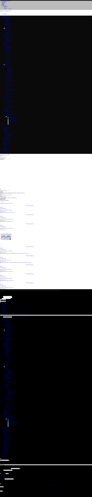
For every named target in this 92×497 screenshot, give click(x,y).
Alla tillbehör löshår (9, 96)
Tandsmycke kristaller (12, 420)
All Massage (7, 134)
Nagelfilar (5, 411)
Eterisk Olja (7, 137)
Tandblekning (4, 113)
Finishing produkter (11, 72)
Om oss (3, 150)
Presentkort (4, 153)
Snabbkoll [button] (1, 207)
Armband (7, 126)
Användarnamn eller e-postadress (5, 468)
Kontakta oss (4, 5)
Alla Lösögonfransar (7, 348)
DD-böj (9, 62)
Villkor (3, 4)
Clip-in (7, 398)
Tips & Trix (5, 7)
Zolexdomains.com (16, 314)
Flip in (7, 95)
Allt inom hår (6, 368)
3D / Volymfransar (8, 48)
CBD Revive (9, 382)
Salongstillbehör (4, 441)
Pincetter (7, 63)
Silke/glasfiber (8, 107)
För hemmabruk (6, 41)
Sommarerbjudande (5, 148)
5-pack (7, 51)
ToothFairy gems (11, 123)
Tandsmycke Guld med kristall (13, 422)
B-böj (6, 53)
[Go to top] (0, 315)
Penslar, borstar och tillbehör (8, 23)
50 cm (9, 93)
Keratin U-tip (8, 395)
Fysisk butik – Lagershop (7, 8)
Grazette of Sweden (9, 85)
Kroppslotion (6, 131)
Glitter (7, 25)
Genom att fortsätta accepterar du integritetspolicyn (9, 197)
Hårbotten (7, 375)
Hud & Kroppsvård (5, 128)
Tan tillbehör (6, 43)
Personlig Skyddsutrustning (8, 139)
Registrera (1, 486)
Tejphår (7, 86)
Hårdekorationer (8, 76)
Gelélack (7, 103)
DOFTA (5, 142)
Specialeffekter (7, 28)
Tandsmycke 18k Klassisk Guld (13, 423)
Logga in (7, 473)
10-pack (7, 52)
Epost (1, 195)
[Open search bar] (0, 189)
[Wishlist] (0, 222)
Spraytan (3, 35)
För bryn (7, 321)
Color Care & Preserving (11, 80)
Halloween (5, 450)
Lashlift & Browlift (6, 46)
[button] (1, 155)
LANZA (7, 78)
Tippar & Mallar (6, 110)
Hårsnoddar (7, 378)
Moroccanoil (7, 385)
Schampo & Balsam (9, 66)
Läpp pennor (8, 22)
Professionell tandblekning (10, 115)
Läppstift (7, 323)
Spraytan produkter (7, 36)
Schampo (9, 67)
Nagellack (7, 100)
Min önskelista (4, 1)
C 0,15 (9, 57)
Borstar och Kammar (9, 74)
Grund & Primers (10, 71)
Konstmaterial (6, 102)
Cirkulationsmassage (9, 135)
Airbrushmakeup (8, 30)
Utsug (5, 140)
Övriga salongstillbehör (7, 143)
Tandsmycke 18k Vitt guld (12, 122)
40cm (8, 87)
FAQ (4, 151)
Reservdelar (7, 34)
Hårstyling (3, 65)
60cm (8, 88)
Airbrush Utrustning (9, 31)
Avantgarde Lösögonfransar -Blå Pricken (6, 278)
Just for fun (4, 144)
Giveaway (3, 3)
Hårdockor (7, 97)
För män (5, 130)
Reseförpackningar (7, 149)
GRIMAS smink (8, 29)
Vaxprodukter (6, 434)
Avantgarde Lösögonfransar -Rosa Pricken (6, 287)
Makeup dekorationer (7, 24)
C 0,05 (9, 56)
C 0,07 (9, 358)
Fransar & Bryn (4, 305)
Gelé (6, 408)
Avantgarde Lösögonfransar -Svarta (5, 260)
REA (2, 201)
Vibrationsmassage (9, 437)
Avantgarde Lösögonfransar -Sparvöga (6, 269)
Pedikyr (5, 108)
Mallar (7, 32)
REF (6, 81)
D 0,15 (9, 60)
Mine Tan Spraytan (8, 40)
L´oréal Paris (8, 83)
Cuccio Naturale (8, 105)
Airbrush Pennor (8, 335)
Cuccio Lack (9, 404)
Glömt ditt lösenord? (3, 475)
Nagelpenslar (6, 109)
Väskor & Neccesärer (7, 447)
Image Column (7, 366)
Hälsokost (7, 138)
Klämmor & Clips (8, 75)
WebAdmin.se (26, 314)
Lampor (5, 141)
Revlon (7, 82)
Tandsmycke (8, 419)
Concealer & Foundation (7, 16)
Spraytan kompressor (9, 37)
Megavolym (7, 61)
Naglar (3, 98)
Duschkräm (5, 129)
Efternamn (1, 194)
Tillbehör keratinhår (9, 94)
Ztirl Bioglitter (10, 27)
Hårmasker (9, 69)
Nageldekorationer (6, 111)
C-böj (6, 55)
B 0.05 (9, 54)
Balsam (9, 68)
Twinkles (10, 124)
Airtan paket (7, 38)
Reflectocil (7, 45)
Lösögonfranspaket (7, 50)
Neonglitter (9, 26)
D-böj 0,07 (9, 361)
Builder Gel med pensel (11, 106)
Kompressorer (8, 33)
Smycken (3, 125)
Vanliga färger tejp (10, 90)
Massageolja (8, 136)
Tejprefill (9, 92)
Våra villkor (5, 454)
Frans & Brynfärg (6, 44)
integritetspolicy (51, 485)
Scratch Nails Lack (10, 101)
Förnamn (1, 193)
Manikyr (5, 401)
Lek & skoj (5, 146)
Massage (5, 133)
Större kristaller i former (11, 118)
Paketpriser (5, 42)
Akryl (6, 104)
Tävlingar (3, 2)
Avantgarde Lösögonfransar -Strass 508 (6, 228)
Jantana (7, 39)
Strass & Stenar (8, 414)
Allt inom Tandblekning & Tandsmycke (9, 114)
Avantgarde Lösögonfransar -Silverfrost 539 (6, 219)
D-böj (6, 58)
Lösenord (1, 470)
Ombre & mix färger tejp (11, 89)
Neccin (7, 84)
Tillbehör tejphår (8, 91)
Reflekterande (10, 327)
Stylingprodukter (8, 70)
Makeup (3, 303)
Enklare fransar (8, 47)
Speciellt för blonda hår (11, 372)
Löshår (5, 388)
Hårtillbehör (5, 73)
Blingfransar (7, 49)
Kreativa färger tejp (10, 391)
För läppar (5, 322)
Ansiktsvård (5, 431)
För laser (5, 132)
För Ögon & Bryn (6, 320)
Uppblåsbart (6, 145)
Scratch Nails (8, 99)
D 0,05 (9, 59)
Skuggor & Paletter (7, 17)
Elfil (4, 112)
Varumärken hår (6, 77)
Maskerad (5, 147)
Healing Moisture (10, 79)
